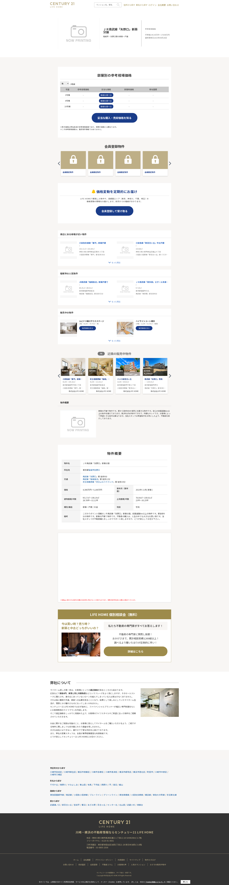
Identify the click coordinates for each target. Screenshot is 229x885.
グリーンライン (110, 794)
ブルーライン (96, 794)
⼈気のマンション (138, 864)
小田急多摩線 (137, 794)
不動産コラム (107, 864)
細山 (121, 784)
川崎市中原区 (161, 771)
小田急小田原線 (81, 794)
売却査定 (82, 864)
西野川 (104, 784)
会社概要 (162, 5)
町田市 (150, 771)
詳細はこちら (135, 651)
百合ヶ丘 (101, 804)
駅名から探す (142, 5)
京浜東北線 (172, 794)
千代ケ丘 (54, 784)
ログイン (152, 5)
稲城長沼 (94, 479)
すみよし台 (73, 784)
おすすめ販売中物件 (158, 864)
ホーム (76, 860)
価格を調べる (106, 95)
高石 (115, 784)
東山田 (83, 784)
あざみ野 (92, 804)
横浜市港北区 (139, 771)
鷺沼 (84, 804)
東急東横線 (124, 794)
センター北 (112, 804)
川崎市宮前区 (56, 771)
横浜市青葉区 (84, 771)
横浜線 (148, 794)
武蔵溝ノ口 (55, 804)
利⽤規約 (121, 860)
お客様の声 (121, 864)
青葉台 (140, 804)
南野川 (63, 784)
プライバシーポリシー (104, 860)
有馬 (90, 784)
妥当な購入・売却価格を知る (114, 118)
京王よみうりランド (104, 481)
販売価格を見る (87, 328)
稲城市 (91, 469)
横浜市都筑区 (125, 771)
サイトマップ (135, 860)
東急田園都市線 (57, 794)
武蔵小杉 (131, 804)
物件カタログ (150, 860)
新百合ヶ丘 (67, 804)
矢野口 (97, 469)
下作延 (96, 784)
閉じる (185, 882)
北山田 (122, 804)
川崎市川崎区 (56, 774)
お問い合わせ (173, 5)
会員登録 (93, 864)
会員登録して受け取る (114, 211)
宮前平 (77, 804)
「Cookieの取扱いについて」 (154, 882)
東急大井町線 (159, 794)
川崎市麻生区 (70, 771)
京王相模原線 (88, 481)
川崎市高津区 (111, 771)
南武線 (85, 476)
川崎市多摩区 (98, 771)
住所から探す (129, 5)
